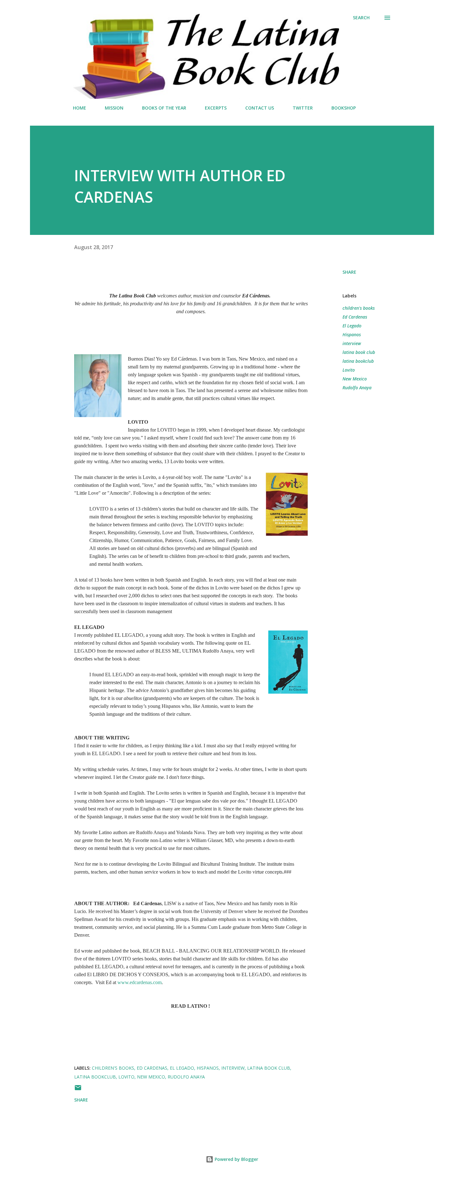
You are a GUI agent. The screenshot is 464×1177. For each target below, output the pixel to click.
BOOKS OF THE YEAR (164, 108)
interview (351, 343)
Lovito (348, 370)
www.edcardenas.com (139, 982)
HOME (79, 108)
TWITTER (303, 108)
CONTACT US (259, 108)
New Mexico (354, 379)
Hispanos (351, 335)
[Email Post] (78, 1090)
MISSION (114, 108)
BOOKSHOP (343, 108)
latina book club (358, 352)
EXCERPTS (216, 108)
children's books (358, 308)
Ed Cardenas (354, 317)
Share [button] (349, 272)
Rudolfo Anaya (357, 388)
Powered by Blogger (235, 1159)
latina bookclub (358, 361)
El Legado (351, 326)
